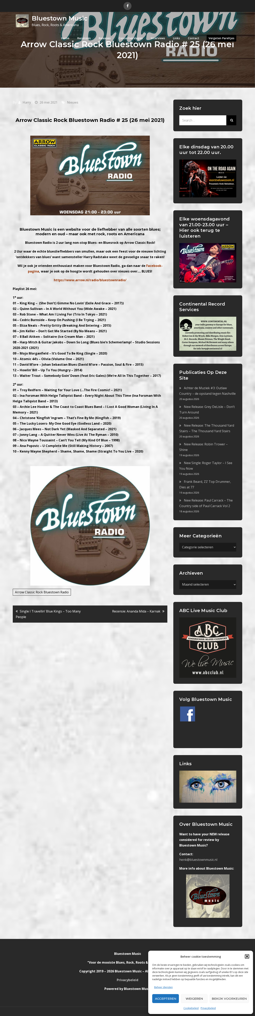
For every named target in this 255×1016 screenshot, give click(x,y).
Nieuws (72, 102)
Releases (105, 38)
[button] (247, 956)
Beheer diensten (163, 987)
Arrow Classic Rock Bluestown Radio (42, 592)
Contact (193, 38)
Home (65, 38)
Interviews (158, 38)
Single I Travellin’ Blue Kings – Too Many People (48, 614)
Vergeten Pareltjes (221, 38)
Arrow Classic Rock (139, 242)
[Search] (231, 120)
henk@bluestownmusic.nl (198, 859)
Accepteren (165, 998)
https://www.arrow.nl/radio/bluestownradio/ (90, 280)
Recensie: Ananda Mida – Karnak (136, 611)
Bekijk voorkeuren (229, 998)
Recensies (84, 38)
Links (176, 38)
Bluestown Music (59, 18)
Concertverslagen (131, 38)
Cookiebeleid (191, 1008)
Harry (27, 102)
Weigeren (194, 998)
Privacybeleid (208, 1008)
